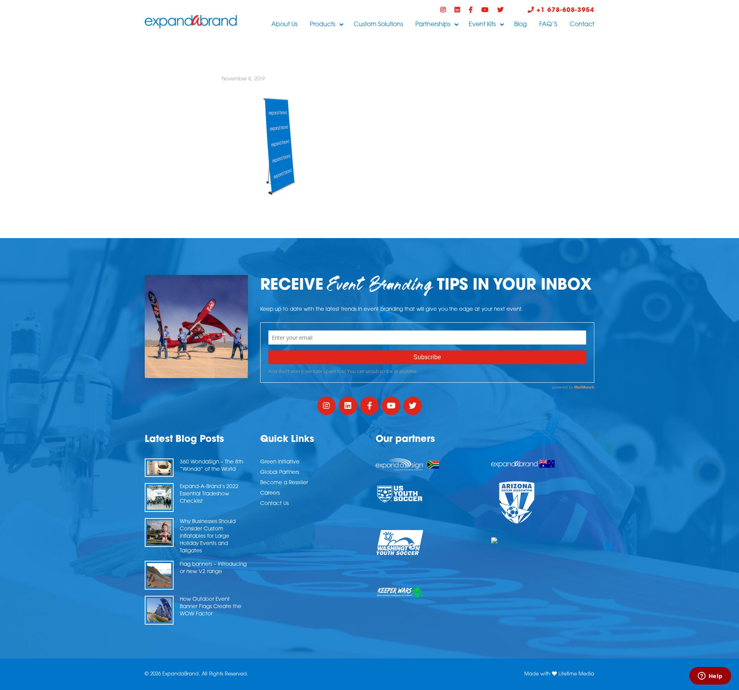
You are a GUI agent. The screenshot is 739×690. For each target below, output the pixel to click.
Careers (270, 493)
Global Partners (279, 472)
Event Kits (482, 25)
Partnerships (432, 25)
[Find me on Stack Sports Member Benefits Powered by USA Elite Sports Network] (542, 540)
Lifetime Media (576, 674)
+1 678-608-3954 (564, 10)
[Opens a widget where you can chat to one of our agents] (710, 676)
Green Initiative (279, 462)
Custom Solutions (378, 25)
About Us (284, 25)
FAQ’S (548, 25)
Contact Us (274, 503)
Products (322, 25)
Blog (520, 25)
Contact (582, 25)
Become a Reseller (284, 482)
